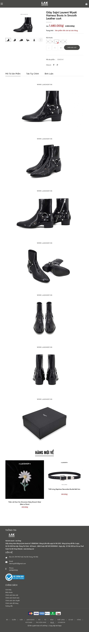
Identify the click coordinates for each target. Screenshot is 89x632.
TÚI (45, 619)
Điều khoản (9, 592)
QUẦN (14, 619)
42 (60, 41)
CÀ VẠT (70, 619)
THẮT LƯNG (61, 619)
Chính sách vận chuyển (12, 600)
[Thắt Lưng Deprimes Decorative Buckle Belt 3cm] (64, 473)
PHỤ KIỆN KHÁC (41, 622)
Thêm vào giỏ (71, 47)
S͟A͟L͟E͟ (52, 622)
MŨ (39, 619)
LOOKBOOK (61, 622)
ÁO (7, 619)
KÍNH (52, 619)
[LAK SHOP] (44, 4)
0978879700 (13, 570)
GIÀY (21, 619)
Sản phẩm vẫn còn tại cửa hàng (66, 30)
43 (65, 41)
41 (56, 41)
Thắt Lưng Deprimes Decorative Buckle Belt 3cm (64, 489)
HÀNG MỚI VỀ (44, 452)
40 (52, 41)
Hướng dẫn (9, 606)
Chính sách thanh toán (12, 598)
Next (41, 40)
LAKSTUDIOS (31, 619)
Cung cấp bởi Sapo (55, 625)
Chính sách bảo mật (11, 595)
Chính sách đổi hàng (11, 603)
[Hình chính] (24, 23)
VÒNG (79, 619)
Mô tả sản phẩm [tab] (13, 73)
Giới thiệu (8, 590)
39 (48, 41)
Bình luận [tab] (49, 73)
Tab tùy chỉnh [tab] (32, 73)
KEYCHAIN (29, 622)
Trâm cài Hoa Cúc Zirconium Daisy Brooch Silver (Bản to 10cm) (24, 503)
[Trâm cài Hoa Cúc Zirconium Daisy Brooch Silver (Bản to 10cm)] (24, 479)
